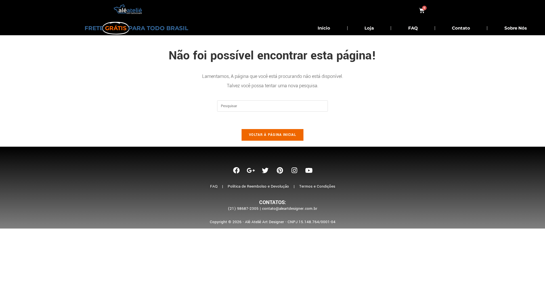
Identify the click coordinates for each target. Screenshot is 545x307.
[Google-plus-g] (250, 170)
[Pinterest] (279, 170)
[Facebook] (236, 170)
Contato (461, 28)
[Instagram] (294, 170)
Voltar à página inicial (272, 134)
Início (324, 28)
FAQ (413, 28)
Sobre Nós (515, 28)
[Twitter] (265, 170)
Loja (369, 28)
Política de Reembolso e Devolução (258, 186)
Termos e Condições (317, 186)
